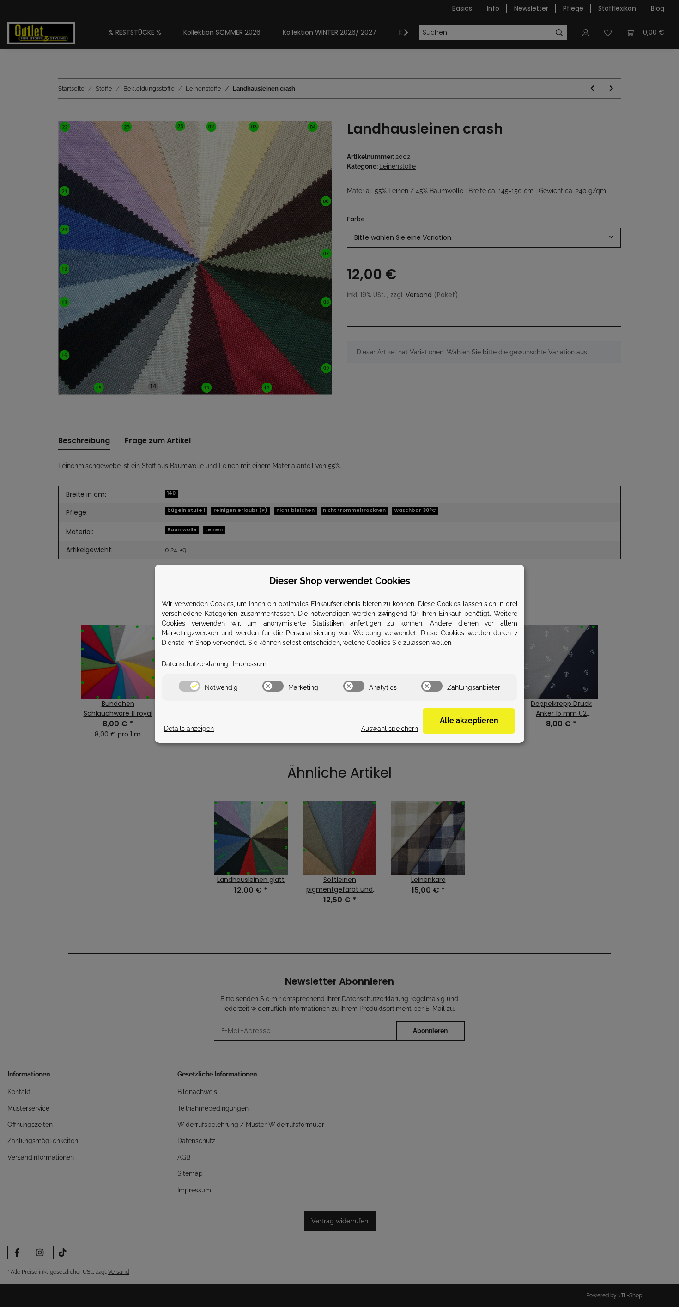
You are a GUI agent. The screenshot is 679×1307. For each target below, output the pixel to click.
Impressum (250, 664)
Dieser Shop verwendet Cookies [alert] (339, 580)
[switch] (189, 686)
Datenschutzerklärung (195, 664)
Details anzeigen (189, 728)
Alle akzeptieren (469, 720)
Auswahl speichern (389, 728)
